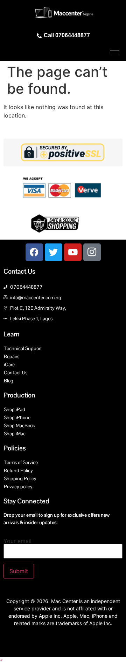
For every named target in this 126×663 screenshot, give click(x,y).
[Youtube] (73, 252)
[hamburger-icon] (114, 52)
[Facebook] (34, 252)
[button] (1, 659)
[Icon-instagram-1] (92, 252)
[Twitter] (53, 252)
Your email (17, 541)
